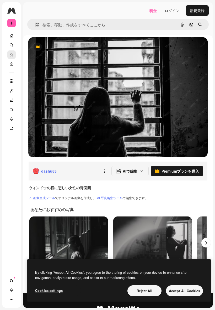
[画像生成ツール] (11, 100)
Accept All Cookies (184, 290)
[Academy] (11, 290)
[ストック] (11, 54)
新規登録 (197, 10)
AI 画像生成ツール (42, 197)
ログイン (172, 10)
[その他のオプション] (104, 171)
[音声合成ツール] (11, 119)
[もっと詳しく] (11, 64)
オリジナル (64, 47)
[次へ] (206, 242)
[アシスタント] (11, 128)
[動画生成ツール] (11, 109)
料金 (153, 10)
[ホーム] (11, 36)
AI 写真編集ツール (110, 197)
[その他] (11, 299)
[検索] (11, 45)
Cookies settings (49, 290)
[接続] (11, 280)
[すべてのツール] (11, 81)
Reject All (144, 290)
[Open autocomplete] (35, 25)
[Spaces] (11, 90)
